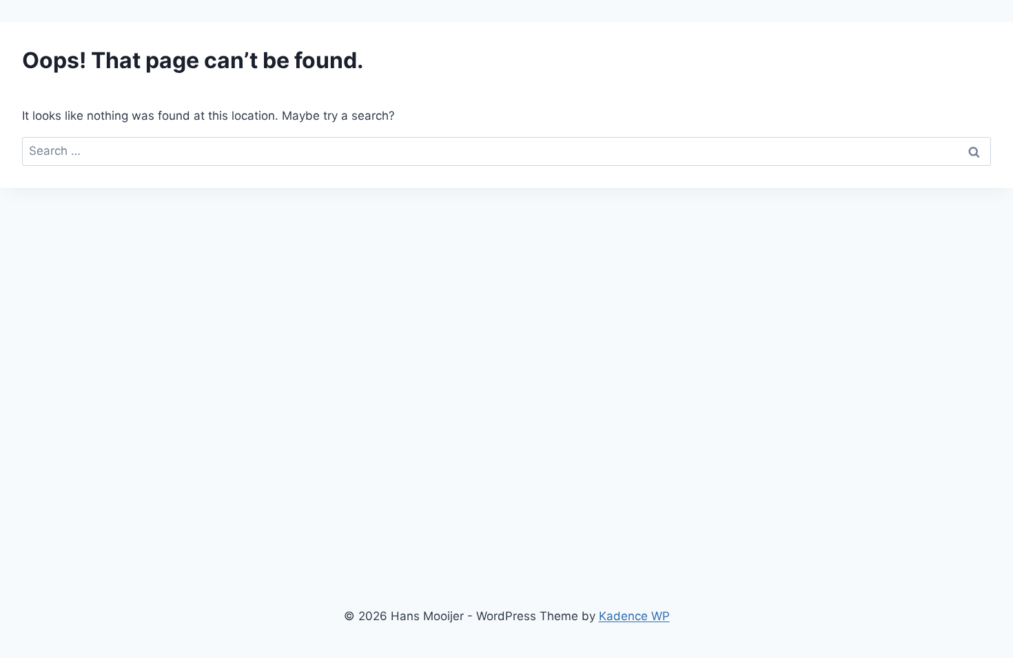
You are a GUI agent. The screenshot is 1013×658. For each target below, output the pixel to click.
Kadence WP (634, 616)
